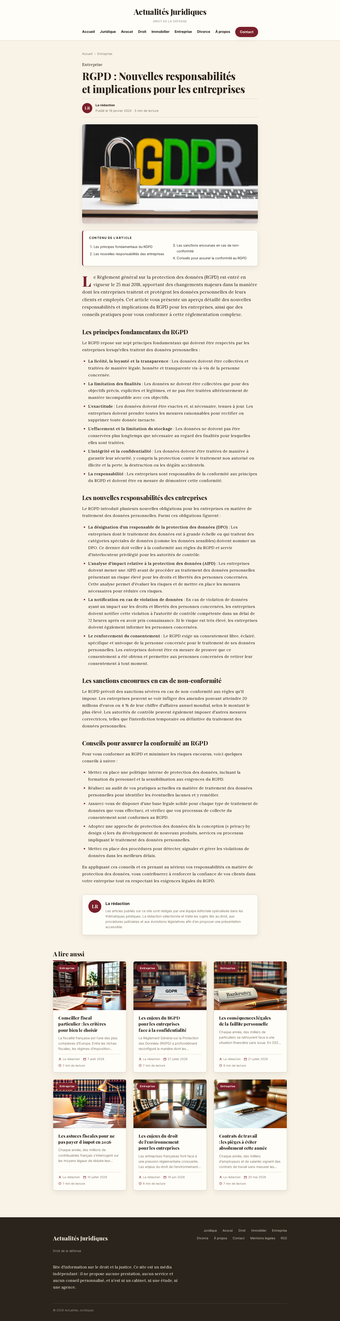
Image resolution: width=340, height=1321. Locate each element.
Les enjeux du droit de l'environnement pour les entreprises (159, 1142)
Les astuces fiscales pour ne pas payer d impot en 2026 (86, 1139)
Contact (246, 32)
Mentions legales (262, 1238)
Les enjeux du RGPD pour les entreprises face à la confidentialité (162, 1024)
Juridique (108, 31)
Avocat (127, 31)
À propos (222, 31)
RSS (284, 1238)
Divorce (203, 31)
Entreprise (183, 31)
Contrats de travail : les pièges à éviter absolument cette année (243, 1142)
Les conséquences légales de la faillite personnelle (245, 1021)
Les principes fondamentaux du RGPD (123, 247)
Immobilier (160, 31)
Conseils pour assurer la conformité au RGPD (212, 258)
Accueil (88, 31)
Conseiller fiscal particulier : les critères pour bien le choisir (82, 1024)
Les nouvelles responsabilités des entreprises (129, 254)
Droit (142, 31)
